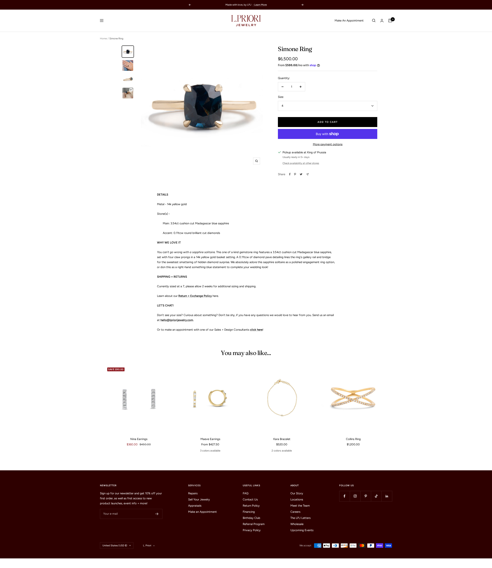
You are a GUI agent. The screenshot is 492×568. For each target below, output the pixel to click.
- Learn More (260, 4)
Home (103, 38)
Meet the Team (300, 505)
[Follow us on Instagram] (355, 496)
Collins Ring (353, 439)
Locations (296, 499)
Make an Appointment (202, 512)
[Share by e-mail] (307, 174)
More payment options (327, 144)
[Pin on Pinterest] (295, 174)
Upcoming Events (301, 530)
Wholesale (296, 524)
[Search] (374, 20)
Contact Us (250, 499)
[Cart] (390, 20)
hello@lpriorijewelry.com (176, 320)
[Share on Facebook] (290, 174)
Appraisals (194, 505)
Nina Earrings (138, 439)
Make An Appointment (349, 20)
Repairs (193, 493)
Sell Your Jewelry (199, 499)
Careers (295, 512)
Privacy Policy (252, 530)
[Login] (382, 20)
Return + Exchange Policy (195, 296)
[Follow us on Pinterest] (365, 496)
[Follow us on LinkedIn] (386, 496)
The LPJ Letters (300, 518)
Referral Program (254, 524)
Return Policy (251, 505)
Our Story (296, 493)
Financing (249, 512)
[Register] (157, 514)
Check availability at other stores (301, 163)
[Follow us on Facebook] (344, 496)
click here (256, 329)
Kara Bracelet (281, 439)
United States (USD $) (114, 545)
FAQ (245, 493)
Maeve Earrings (210, 439)
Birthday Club (251, 518)
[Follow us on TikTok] (376, 496)
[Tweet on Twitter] (301, 174)
